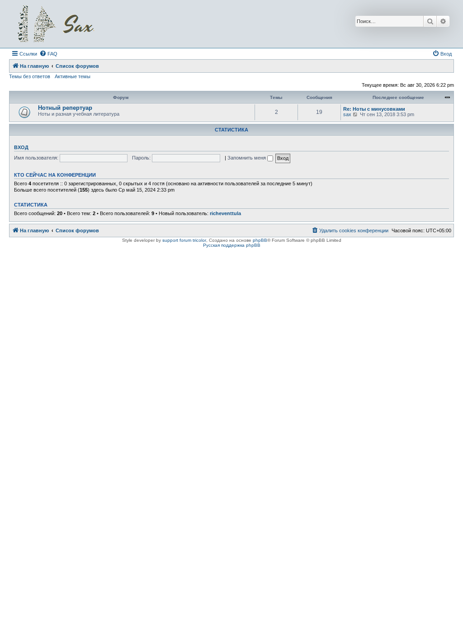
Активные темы (72, 76)
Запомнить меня (247, 157)
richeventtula (225, 213)
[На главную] (55, 24)
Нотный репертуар (65, 107)
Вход (21, 147)
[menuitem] (48, 53)
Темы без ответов (29, 76)
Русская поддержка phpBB (231, 245)
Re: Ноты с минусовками (374, 109)
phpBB (260, 240)
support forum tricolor (184, 240)
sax (347, 114)
